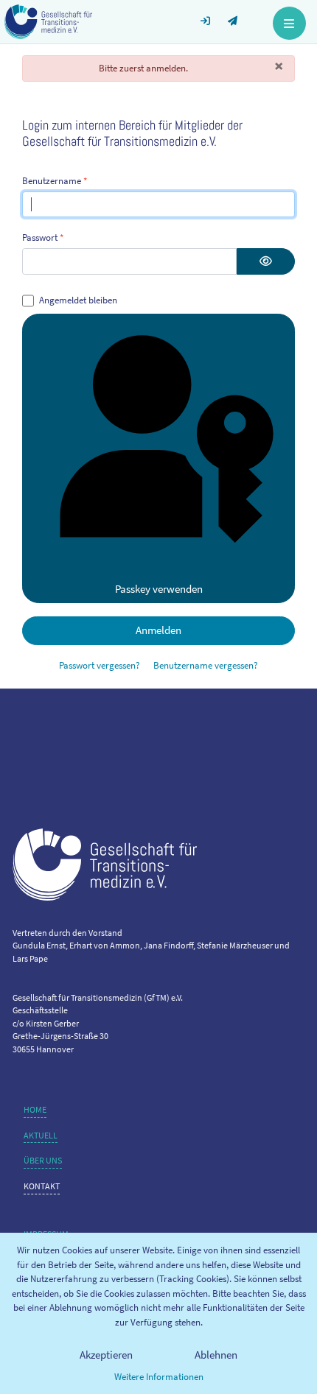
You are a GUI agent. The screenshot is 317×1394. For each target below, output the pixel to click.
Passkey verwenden (159, 589)
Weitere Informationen (158, 1376)
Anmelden (158, 630)
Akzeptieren (106, 1355)
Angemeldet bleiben (78, 300)
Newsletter (239, 14)
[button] (289, 21)
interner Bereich (212, 14)
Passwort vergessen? (99, 665)
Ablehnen (216, 1355)
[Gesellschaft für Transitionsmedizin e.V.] (48, 20)
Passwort (42, 237)
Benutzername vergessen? (205, 665)
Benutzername (54, 181)
